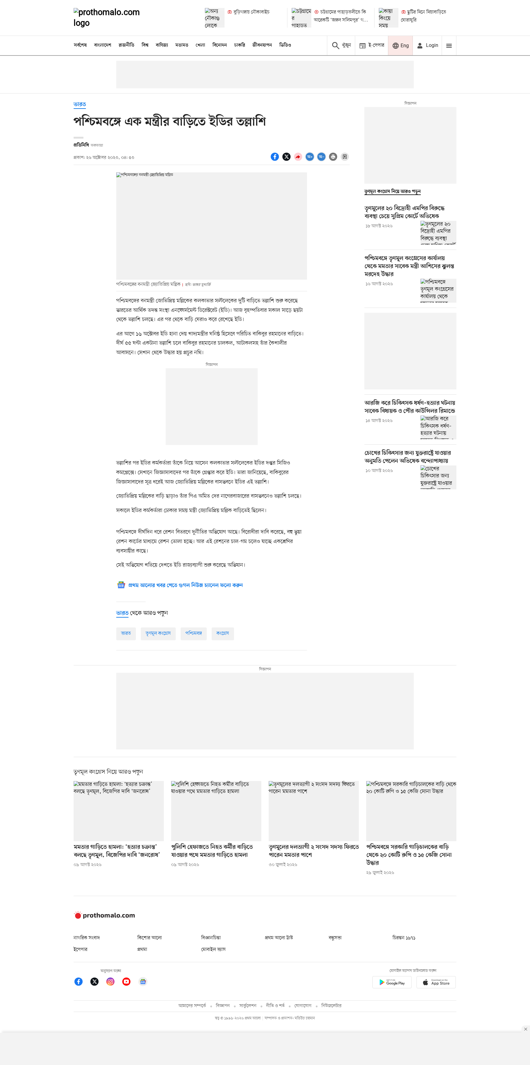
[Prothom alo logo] (104, 917)
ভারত (80, 104)
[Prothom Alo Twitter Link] (98, 983)
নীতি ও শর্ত (275, 1006)
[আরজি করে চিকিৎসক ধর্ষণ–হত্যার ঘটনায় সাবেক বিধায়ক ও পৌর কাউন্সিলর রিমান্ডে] (438, 427)
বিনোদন (220, 45)
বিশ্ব (145, 45)
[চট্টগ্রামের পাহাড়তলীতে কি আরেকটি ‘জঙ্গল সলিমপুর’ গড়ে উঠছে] (301, 18)
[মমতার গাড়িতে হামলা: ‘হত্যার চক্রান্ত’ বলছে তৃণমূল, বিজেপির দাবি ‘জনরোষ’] (119, 811)
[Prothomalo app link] (392, 983)
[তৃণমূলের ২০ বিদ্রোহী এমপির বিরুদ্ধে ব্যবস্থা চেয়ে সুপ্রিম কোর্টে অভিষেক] (438, 233)
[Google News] (142, 982)
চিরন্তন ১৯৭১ (404, 938)
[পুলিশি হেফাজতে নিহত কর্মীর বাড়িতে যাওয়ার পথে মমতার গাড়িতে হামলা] (216, 811)
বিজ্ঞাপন (223, 1006)
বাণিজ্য (162, 45)
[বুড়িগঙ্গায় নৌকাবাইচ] (215, 18)
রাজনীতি (126, 45)
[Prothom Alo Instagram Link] (113, 983)
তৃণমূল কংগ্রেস (158, 633)
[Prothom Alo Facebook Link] (82, 983)
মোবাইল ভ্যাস (213, 949)
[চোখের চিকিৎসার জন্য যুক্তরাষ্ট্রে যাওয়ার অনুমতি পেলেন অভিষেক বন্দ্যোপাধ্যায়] (438, 477)
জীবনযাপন (262, 45)
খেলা (200, 45)
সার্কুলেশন (248, 1006)
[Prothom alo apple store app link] (436, 983)
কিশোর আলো (149, 938)
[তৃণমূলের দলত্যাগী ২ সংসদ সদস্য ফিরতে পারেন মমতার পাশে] (314, 811)
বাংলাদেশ (102, 45)
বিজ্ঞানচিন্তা (211, 938)
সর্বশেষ (80, 45)
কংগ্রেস (223, 633)
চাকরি (239, 45)
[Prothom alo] (115, 18)
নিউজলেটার (331, 1006)
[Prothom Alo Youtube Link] (129, 983)
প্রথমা (142, 949)
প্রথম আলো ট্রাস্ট (279, 938)
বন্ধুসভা (335, 938)
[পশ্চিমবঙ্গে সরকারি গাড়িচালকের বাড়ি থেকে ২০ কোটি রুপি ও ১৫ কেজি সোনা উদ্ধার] (411, 811)
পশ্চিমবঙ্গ (194, 633)
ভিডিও (285, 45)
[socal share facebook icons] (276, 160)
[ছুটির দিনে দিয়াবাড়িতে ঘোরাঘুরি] (388, 18)
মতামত (181, 45)
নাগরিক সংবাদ (87, 938)
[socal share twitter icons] (287, 160)
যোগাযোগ (303, 1006)
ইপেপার (80, 949)
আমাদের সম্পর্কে (192, 1006)
